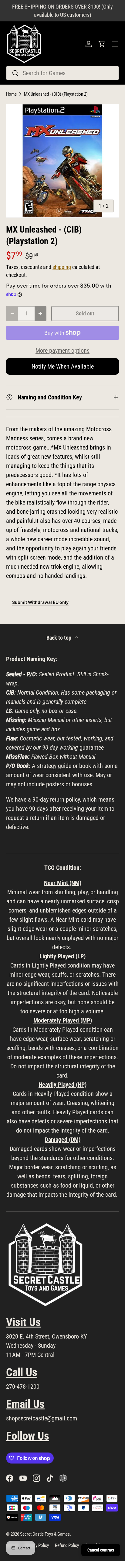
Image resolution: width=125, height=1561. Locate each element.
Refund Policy (67, 1545)
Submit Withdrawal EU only (40, 602)
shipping (61, 267)
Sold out (85, 313)
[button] (102, 44)
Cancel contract (100, 1550)
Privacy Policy (37, 1545)
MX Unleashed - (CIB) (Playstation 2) (56, 94)
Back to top (59, 638)
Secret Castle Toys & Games (45, 1534)
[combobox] (62, 73)
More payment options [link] (62, 350)
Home (11, 94)
